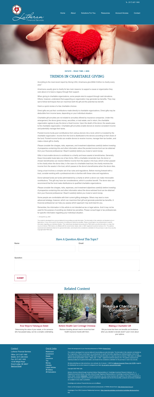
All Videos (49, 369)
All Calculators (51, 372)
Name (16, 243)
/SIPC (85, 376)
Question (18, 257)
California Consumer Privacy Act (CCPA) (124, 363)
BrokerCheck (107, 348)
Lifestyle (49, 365)
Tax (47, 360)
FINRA (82, 376)
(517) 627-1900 (134, 2)
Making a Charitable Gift (120, 326)
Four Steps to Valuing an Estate (34, 326)
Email (81, 243)
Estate (48, 356)
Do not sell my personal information (111, 365)
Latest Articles (51, 367)
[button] (73, 13)
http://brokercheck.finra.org (125, 387)
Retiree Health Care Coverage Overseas (77, 326)
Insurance (49, 358)
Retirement (50, 351)
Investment (50, 354)
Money (48, 363)
